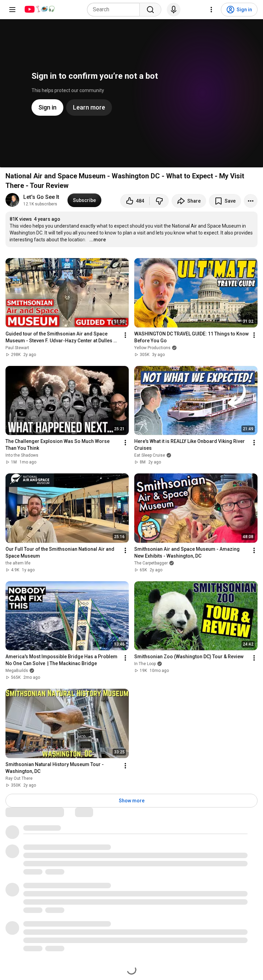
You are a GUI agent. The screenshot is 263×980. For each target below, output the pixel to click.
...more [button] (97, 239)
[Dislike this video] (159, 201)
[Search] (150, 9)
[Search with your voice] (173, 9)
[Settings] (211, 9)
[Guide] (12, 9)
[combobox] (115, 9)
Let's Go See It (41, 197)
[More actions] (251, 201)
